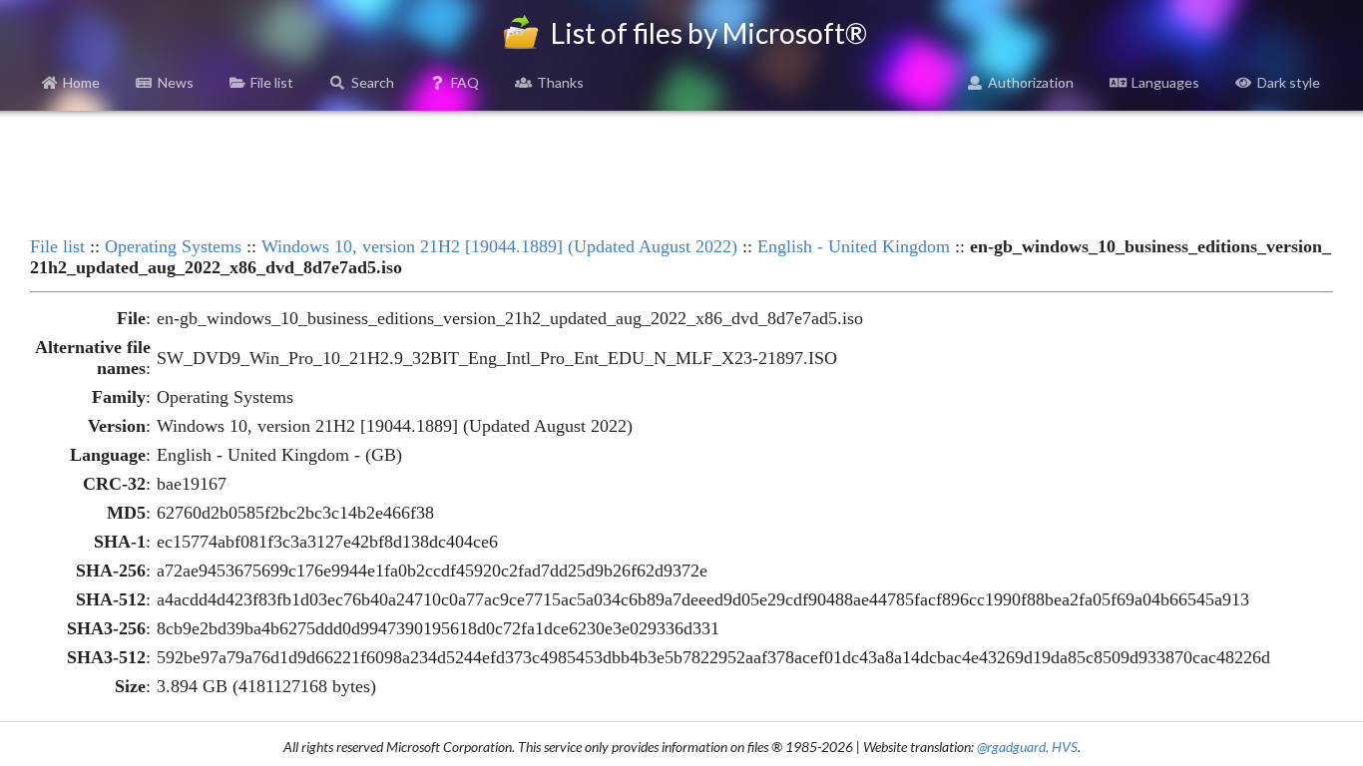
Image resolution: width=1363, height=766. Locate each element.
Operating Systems (173, 246)
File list (271, 82)
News (176, 82)
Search (372, 82)
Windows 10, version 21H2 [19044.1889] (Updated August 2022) (499, 246)
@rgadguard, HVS (1027, 746)
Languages (1165, 82)
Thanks (560, 82)
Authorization (1031, 82)
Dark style (1288, 82)
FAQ (465, 82)
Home (81, 82)
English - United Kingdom (853, 246)
